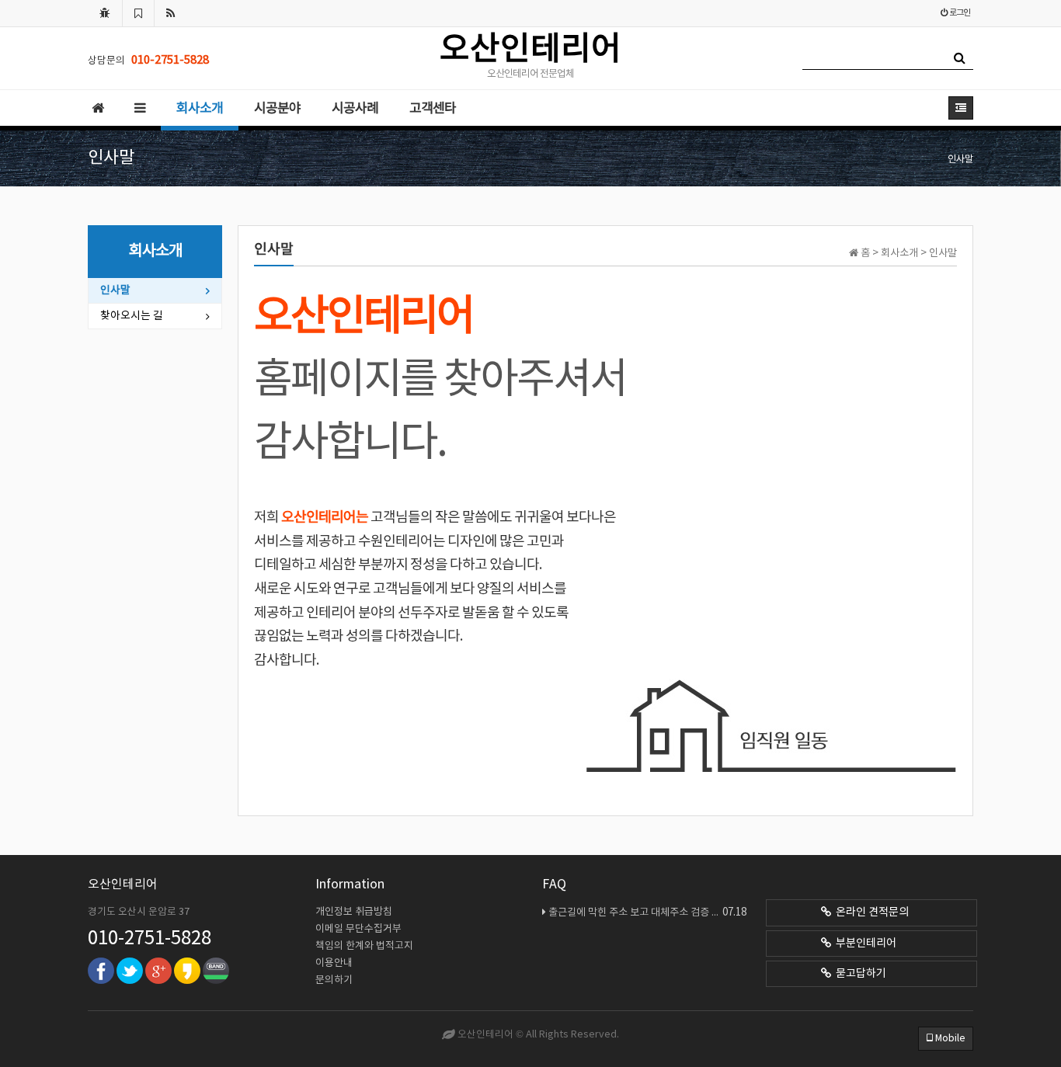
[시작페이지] (105, 13)
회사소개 (199, 108)
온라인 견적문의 (870, 912)
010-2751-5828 (149, 939)
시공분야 (277, 108)
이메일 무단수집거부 (358, 929)
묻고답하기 (858, 974)
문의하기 (334, 980)
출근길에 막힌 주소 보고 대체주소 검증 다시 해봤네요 (647, 912)
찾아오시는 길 (131, 316)
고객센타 (432, 108)
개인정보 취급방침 (353, 912)
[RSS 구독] (171, 13)
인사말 (115, 290)
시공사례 (355, 108)
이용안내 (334, 963)
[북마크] (138, 13)
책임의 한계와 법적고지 (364, 946)
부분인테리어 (863, 943)
